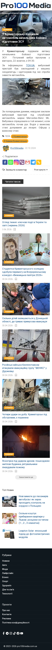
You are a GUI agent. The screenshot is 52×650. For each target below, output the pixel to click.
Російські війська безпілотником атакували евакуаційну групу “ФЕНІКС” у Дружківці (24, 368)
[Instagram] (16, 162)
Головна (5, 13)
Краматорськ (20, 136)
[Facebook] (5, 162)
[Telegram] (33, 162)
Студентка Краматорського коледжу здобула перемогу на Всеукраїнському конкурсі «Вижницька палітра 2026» (24, 272)
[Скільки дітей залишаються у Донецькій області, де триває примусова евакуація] (26, 299)
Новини (7, 30)
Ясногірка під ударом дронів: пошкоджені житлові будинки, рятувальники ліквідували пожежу (26, 464)
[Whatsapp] (10, 162)
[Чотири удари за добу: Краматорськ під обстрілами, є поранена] (26, 395)
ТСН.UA (30, 65)
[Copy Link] (38, 162)
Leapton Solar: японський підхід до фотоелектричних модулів (34, 534)
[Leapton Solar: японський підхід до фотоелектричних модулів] (9, 534)
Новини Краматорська (21, 13)
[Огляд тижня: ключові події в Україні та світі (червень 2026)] (26, 203)
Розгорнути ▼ (41, 170)
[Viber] (21, 162)
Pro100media (16, 148)
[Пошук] (47, 5)
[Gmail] (27, 162)
